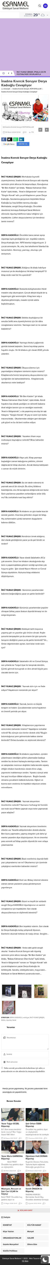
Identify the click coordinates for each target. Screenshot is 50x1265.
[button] (45, 1260)
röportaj (9, 1020)
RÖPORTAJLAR (35, 89)
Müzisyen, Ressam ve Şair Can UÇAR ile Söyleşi (11, 1191)
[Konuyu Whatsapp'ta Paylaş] (15, 139)
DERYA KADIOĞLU (16, 1017)
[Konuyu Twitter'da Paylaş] (9, 139)
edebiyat (26, 1017)
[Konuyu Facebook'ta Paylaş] (3, 139)
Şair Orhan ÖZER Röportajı (33, 1125)
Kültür (3, 1020)
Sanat (14, 1020)
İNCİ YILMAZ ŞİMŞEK (37, 1017)
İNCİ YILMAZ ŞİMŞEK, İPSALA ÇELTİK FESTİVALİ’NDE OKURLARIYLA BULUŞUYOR (31, 74)
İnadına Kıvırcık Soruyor (21, 89)
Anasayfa (6, 89)
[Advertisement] (25, 43)
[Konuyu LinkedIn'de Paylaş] (21, 139)
